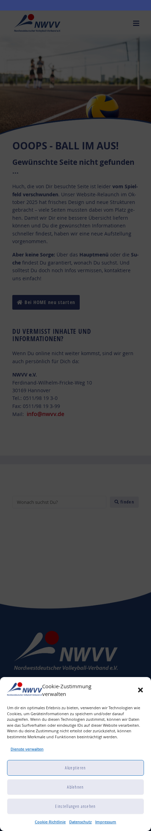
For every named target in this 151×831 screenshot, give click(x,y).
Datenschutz (80, 821)
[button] (140, 689)
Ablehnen (75, 787)
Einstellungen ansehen (75, 806)
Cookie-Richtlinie (50, 821)
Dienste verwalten (27, 749)
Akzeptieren (75, 767)
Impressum (105, 821)
